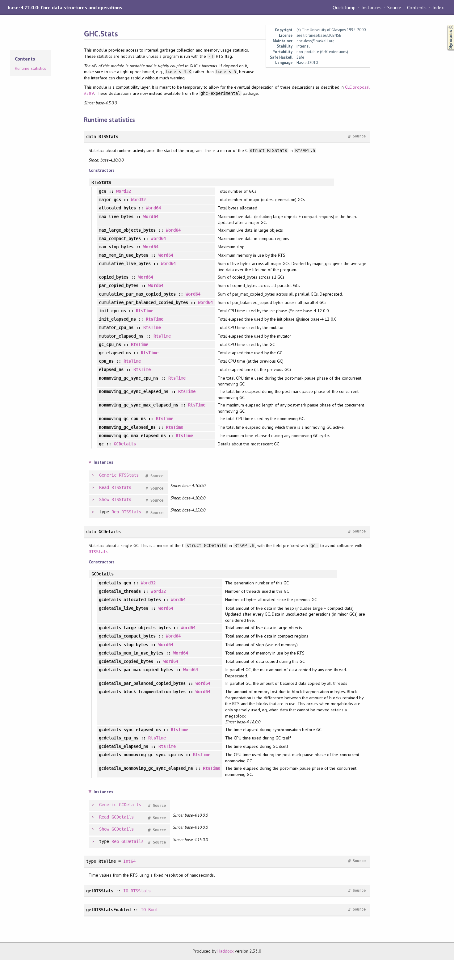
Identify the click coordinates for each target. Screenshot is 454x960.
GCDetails (125, 443)
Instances (371, 7)
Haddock (225, 951)
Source (394, 7)
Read (104, 487)
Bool (153, 909)
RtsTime (144, 310)
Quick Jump (344, 7)
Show (104, 499)
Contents (416, 7)
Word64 (153, 207)
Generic (107, 475)
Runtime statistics (30, 68)
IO (125, 890)
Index (438, 7)
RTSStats (129, 475)
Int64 (129, 861)
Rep (115, 511)
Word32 (123, 191)
